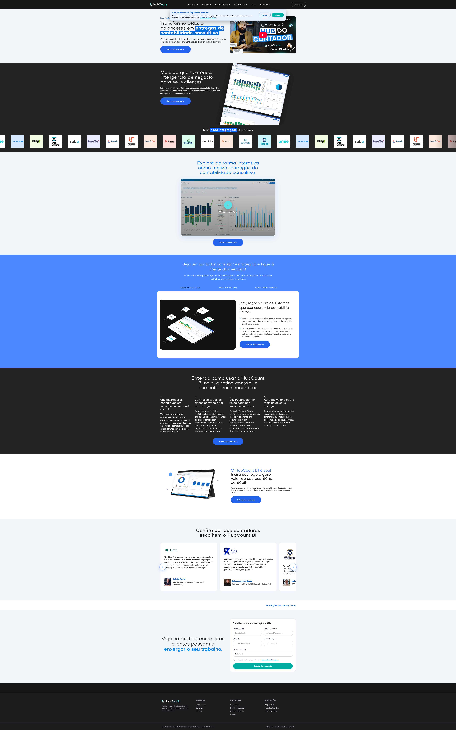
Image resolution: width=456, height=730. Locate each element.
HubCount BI (235, 704)
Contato (199, 711)
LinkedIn (269, 726)
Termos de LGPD (167, 726)
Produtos (205, 4)
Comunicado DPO (207, 726)
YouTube (276, 726)
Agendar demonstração (228, 441)
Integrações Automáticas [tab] (190, 287)
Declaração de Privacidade (270, 660)
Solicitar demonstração (175, 49)
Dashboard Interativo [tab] (228, 287)
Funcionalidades (221, 4)
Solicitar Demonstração (263, 666)
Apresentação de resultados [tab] (266, 287)
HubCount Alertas (237, 711)
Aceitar (277, 15)
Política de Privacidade (208, 18)
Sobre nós (192, 4)
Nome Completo (239, 628)
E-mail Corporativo (271, 628)
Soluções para (239, 4)
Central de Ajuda (271, 711)
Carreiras (199, 708)
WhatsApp (237, 639)
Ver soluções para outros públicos (281, 605)
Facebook (284, 726)
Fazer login (298, 4)
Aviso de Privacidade (180, 726)
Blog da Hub (269, 704)
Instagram (291, 726)
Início (162, 18)
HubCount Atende (237, 708)
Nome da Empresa (270, 639)
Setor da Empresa (239, 649)
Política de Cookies (194, 726)
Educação (264, 4)
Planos (253, 4)
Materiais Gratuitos (272, 708)
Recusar (264, 15)
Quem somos (201, 704)
